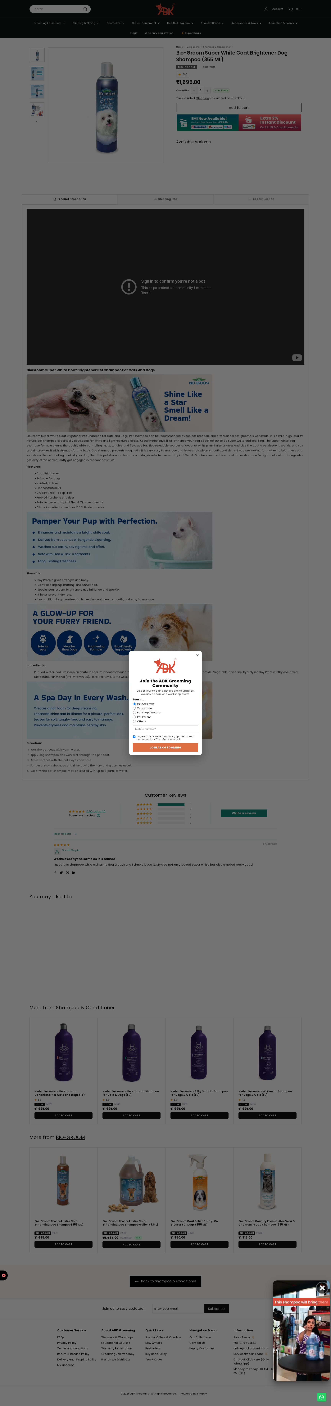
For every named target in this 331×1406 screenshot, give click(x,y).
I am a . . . (139, 699)
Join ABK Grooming (165, 747)
